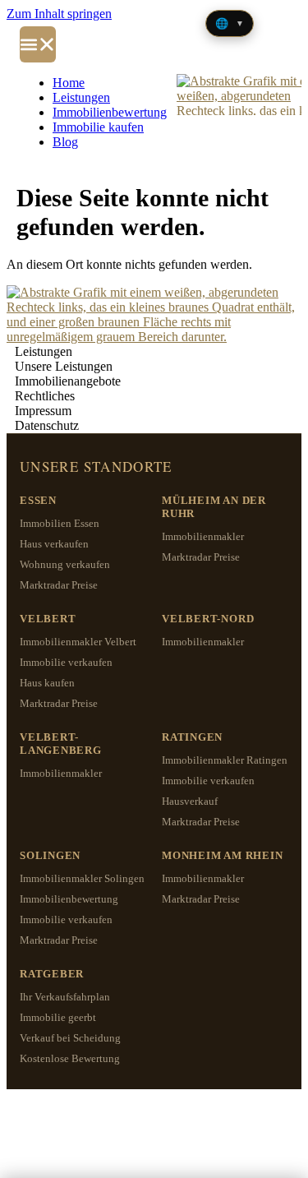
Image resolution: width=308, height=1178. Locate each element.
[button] (38, 44)
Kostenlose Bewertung (70, 1058)
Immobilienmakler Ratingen (224, 760)
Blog (65, 142)
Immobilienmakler (203, 536)
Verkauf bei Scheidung (70, 1038)
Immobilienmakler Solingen (82, 878)
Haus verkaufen (54, 544)
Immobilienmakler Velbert (78, 641)
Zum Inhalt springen (59, 14)
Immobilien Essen (59, 523)
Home (69, 83)
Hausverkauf (190, 801)
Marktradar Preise (59, 585)
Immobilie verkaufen (66, 662)
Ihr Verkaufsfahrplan (65, 997)
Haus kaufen (47, 683)
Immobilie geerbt (58, 1017)
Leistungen (81, 97)
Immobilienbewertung (110, 112)
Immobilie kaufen (98, 127)
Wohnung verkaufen (65, 564)
